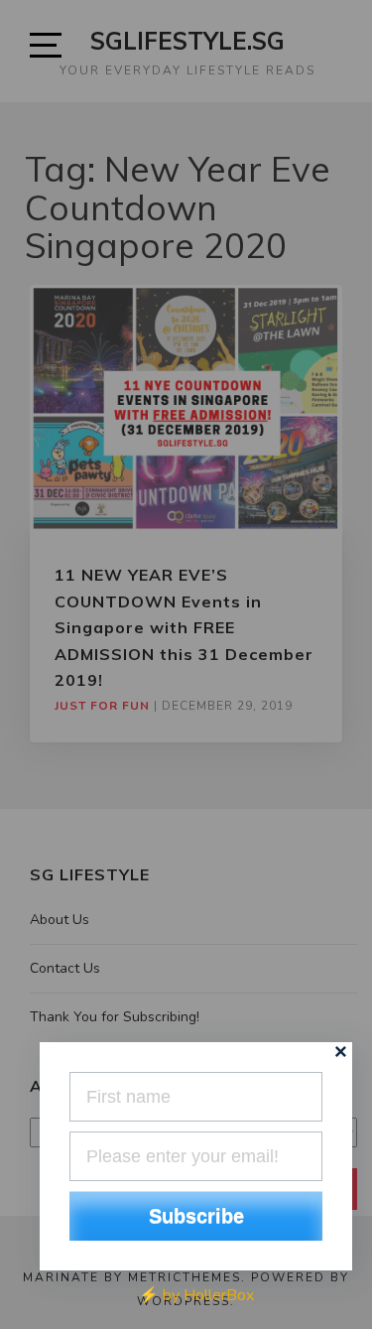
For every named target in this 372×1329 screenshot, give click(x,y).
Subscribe (196, 1216)
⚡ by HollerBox (196, 1295)
